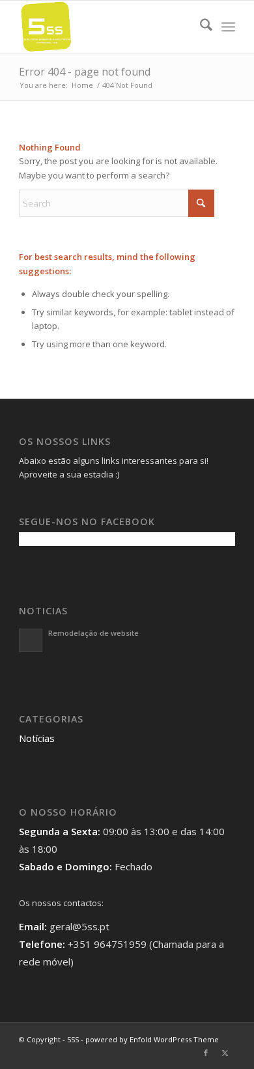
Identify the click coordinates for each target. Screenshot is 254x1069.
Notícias (37, 738)
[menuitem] (199, 27)
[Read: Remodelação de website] (30, 640)
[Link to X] (225, 1052)
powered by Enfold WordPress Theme (152, 1039)
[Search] (199, 27)
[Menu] (228, 26)
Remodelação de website (93, 633)
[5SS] (105, 27)
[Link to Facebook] (206, 1052)
